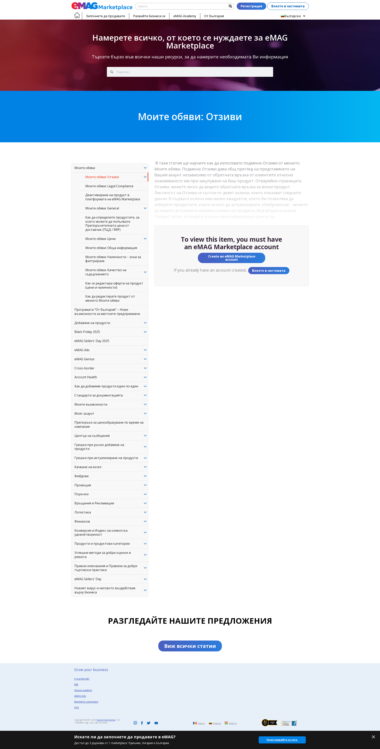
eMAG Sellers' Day (87, 579)
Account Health (85, 377)
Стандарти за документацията (98, 395)
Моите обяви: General (102, 208)
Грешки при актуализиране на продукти (106, 458)
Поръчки (81, 494)
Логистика (82, 512)
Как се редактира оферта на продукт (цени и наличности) (114, 285)
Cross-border (84, 368)
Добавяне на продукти (92, 323)
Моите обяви (84, 168)
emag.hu (233, 723)
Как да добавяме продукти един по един (106, 386)
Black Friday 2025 (87, 332)
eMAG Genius (84, 359)
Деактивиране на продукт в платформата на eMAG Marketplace (112, 197)
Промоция (82, 485)
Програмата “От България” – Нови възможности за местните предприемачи (107, 311)
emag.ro (201, 723)
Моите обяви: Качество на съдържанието (105, 272)
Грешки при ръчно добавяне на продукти (99, 447)
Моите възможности (90, 404)
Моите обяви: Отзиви (102, 177)
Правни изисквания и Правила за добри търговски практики (105, 568)
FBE (76, 684)
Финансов (82, 521)
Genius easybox (83, 690)
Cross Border (81, 679)
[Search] (230, 6)
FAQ (76, 707)
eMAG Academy (184, 16)
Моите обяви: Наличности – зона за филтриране (113, 259)
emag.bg (217, 723)
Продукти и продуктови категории (102, 543)
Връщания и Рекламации (94, 503)
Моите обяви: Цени (100, 239)
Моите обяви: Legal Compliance (109, 186)
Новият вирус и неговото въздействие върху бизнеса (104, 590)
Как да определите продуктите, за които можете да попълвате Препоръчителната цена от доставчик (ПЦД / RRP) (112, 223)
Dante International (106, 720)
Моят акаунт (84, 413)
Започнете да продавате (105, 16)
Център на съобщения (92, 435)
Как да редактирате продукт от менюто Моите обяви (110, 298)
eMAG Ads (81, 350)
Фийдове (81, 476)
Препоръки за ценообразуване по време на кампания (108, 424)
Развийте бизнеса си (149, 16)
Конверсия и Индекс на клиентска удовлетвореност (100, 532)
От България (214, 16)
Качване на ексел (87, 467)
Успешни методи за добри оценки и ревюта (102, 554)
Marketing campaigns (86, 701)
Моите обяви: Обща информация (111, 248)
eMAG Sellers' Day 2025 (91, 341)
